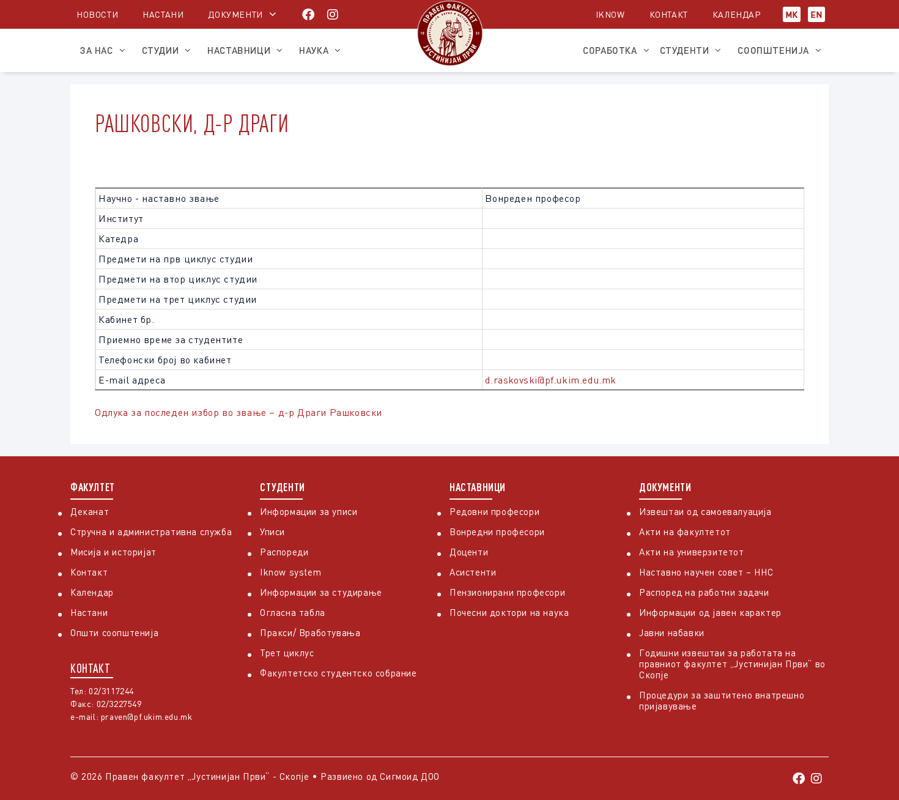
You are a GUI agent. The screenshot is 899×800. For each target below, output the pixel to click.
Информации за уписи (308, 511)
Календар (736, 14)
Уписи (272, 531)
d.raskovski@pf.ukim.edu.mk (550, 380)
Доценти (469, 551)
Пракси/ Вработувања (310, 632)
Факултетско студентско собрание (338, 672)
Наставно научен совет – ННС (706, 571)
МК (791, 14)
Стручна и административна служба (151, 531)
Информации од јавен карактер (710, 612)
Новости (97, 14)
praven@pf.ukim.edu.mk (147, 716)
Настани (162, 14)
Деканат (89, 511)
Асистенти (473, 571)
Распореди (284, 551)
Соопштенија (773, 50)
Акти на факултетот (685, 531)
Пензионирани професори (507, 592)
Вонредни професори (497, 531)
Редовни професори (494, 511)
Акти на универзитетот (691, 551)
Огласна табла (292, 612)
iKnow (610, 14)
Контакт (668, 14)
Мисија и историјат (113, 551)
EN (816, 14)
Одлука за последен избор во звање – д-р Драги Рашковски (238, 412)
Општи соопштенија (114, 632)
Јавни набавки (672, 632)
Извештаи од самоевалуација (705, 511)
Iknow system (290, 571)
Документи (235, 14)
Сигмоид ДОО (410, 776)
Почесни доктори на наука (509, 612)
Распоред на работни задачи (704, 592)
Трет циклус (287, 652)
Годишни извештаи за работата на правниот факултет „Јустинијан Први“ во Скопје (732, 663)
